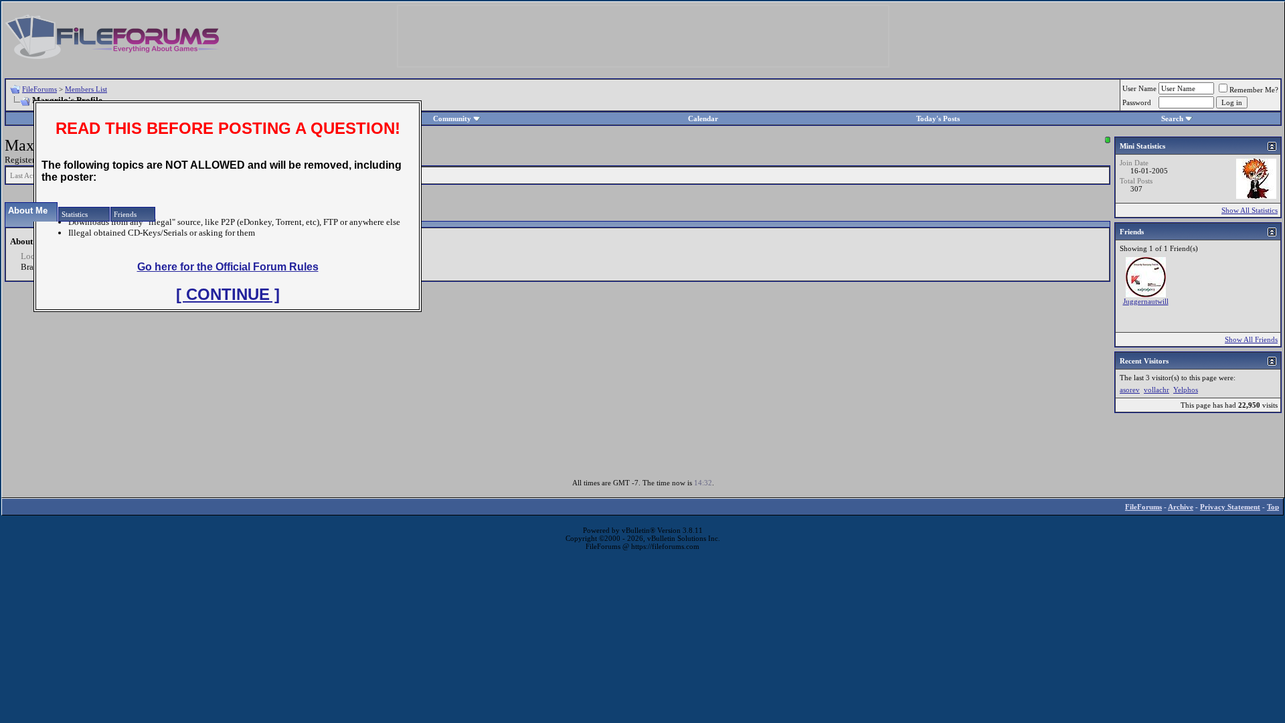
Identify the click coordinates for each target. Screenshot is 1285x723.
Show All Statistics (1249, 210)
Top (1273, 507)
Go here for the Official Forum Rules (228, 266)
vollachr (1156, 390)
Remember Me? (1253, 90)
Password (1136, 102)
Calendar (703, 118)
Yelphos (1185, 390)
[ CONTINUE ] (228, 294)
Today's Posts (938, 118)
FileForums (39, 89)
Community (452, 118)
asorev (1130, 390)
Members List (86, 89)
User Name (1139, 88)
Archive (1180, 507)
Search (1172, 118)
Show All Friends (1251, 339)
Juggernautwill (1146, 301)
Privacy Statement (1230, 507)
